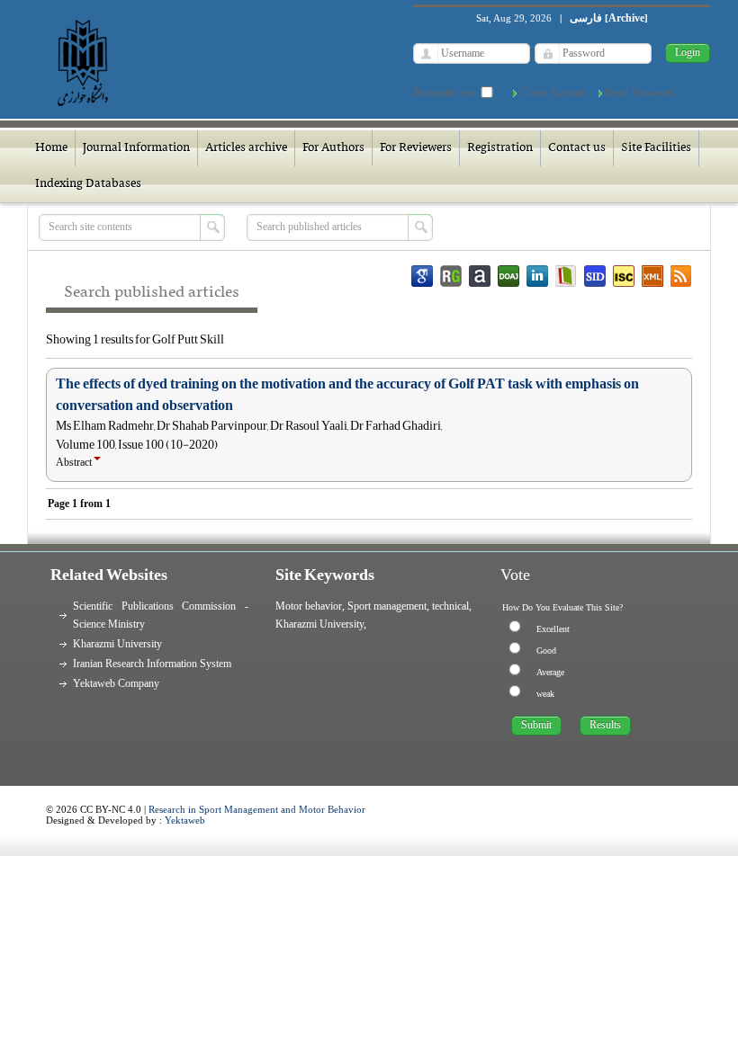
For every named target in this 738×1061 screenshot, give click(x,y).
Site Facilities (656, 148)
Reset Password (640, 92)
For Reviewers (416, 148)
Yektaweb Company (116, 683)
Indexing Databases (88, 184)
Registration (500, 148)
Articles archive (246, 148)
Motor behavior (308, 606)
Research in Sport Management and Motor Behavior (256, 809)
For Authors (333, 148)
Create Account (552, 92)
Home (51, 148)
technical (450, 606)
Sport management (387, 606)
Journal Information (136, 148)
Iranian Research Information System (152, 663)
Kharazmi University (117, 643)
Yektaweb (185, 820)
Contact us (577, 148)
